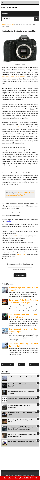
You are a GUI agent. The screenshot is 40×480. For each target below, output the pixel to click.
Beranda (21, 365)
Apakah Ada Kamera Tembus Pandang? (21, 441)
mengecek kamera (13, 77)
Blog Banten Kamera (20, 475)
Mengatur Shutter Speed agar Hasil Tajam (22, 398)
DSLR (17, 236)
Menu (6, 14)
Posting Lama (34, 365)
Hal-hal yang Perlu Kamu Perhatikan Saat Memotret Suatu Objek (23, 301)
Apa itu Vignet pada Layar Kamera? (20, 377)
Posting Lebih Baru (7, 365)
